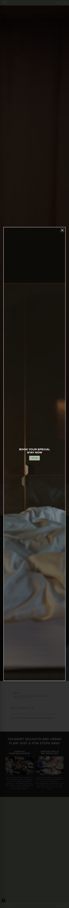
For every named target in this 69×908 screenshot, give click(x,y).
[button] (62, 230)
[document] (34, 454)
